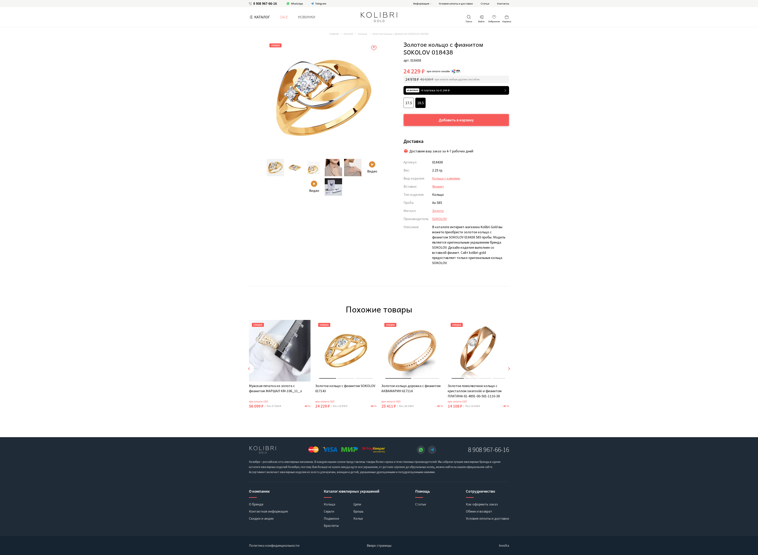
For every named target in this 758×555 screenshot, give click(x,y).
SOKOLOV (439, 219)
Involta (504, 545)
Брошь (358, 511)
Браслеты (331, 525)
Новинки (306, 16)
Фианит (438, 186)
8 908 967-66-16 (265, 3)
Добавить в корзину (456, 119)
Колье (358, 518)
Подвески (331, 518)
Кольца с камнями (446, 178)
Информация (421, 3)
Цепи (357, 504)
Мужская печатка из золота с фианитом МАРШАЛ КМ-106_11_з (275, 388)
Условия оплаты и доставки (456, 3)
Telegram (320, 3)
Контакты (503, 3)
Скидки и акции (261, 518)
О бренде (256, 504)
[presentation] (249, 369)
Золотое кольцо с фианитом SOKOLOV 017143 (345, 388)
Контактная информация (268, 511)
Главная (334, 34)
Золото (438, 210)
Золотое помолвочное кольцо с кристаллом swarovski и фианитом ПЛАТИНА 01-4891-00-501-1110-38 (475, 390)
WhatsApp (297, 3)
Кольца (362, 34)
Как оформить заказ (482, 504)
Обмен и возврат (479, 511)
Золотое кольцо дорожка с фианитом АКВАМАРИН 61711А (411, 388)
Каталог (262, 16)
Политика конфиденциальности (274, 545)
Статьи (485, 3)
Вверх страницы (379, 545)
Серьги (329, 511)
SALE (284, 16)
